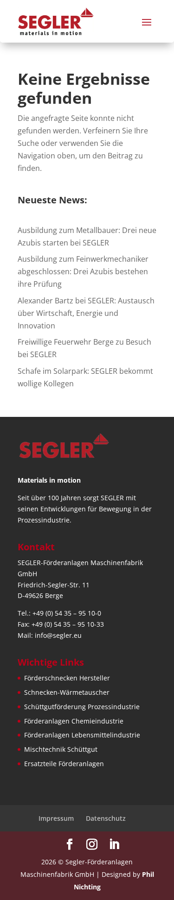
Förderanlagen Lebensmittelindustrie (82, 734)
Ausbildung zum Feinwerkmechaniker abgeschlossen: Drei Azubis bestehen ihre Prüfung (83, 271)
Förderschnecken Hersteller (67, 677)
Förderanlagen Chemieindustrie (73, 721)
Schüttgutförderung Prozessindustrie (82, 706)
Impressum (56, 818)
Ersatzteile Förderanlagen (64, 763)
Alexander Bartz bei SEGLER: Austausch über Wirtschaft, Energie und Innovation (86, 313)
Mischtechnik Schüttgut (60, 749)
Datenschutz (106, 818)
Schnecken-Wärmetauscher (67, 692)
